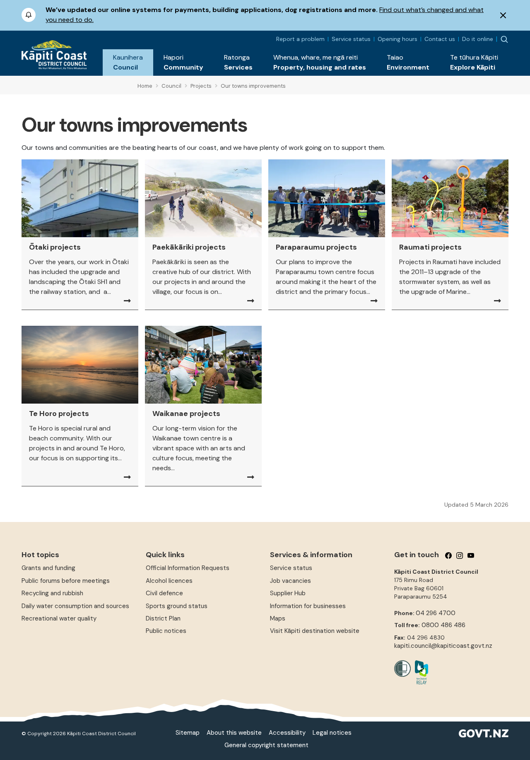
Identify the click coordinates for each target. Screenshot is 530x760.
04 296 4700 (435, 613)
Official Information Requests (187, 568)
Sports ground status (176, 606)
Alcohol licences (169, 581)
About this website (234, 733)
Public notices (166, 631)
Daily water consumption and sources (75, 606)
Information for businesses (308, 606)
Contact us (439, 39)
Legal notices (332, 733)
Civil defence (164, 593)
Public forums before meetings (66, 581)
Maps (277, 618)
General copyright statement (266, 745)
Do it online (477, 39)
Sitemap (188, 733)
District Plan (163, 618)
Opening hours (397, 39)
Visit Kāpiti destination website (314, 631)
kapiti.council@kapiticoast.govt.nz (443, 646)
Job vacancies (290, 581)
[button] (128, 62)
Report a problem (300, 39)
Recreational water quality (59, 618)
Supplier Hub (288, 593)
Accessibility (287, 733)
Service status (351, 39)
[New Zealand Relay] (419, 672)
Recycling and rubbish (52, 593)
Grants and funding (48, 568)
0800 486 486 (443, 625)
